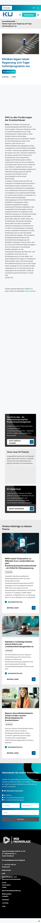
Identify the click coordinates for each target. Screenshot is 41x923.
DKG (11, 277)
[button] (20, 15)
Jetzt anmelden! (30, 291)
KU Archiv (6, 7)
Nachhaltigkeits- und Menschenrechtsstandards (11, 878)
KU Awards (7, 795)
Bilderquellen (6, 893)
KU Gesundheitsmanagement (14, 797)
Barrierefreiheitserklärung (11, 890)
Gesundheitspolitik (8, 21)
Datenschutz (6, 870)
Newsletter (29, 14)
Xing (3, 906)
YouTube (5, 903)
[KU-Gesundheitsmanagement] (7, 14)
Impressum (6, 866)
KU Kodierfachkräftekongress (14, 799)
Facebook (5, 899)
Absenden (20, 819)
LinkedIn (5, 896)
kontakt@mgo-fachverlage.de (14, 860)
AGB (3, 873)
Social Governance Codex (6, 885)
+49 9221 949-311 (10, 864)
